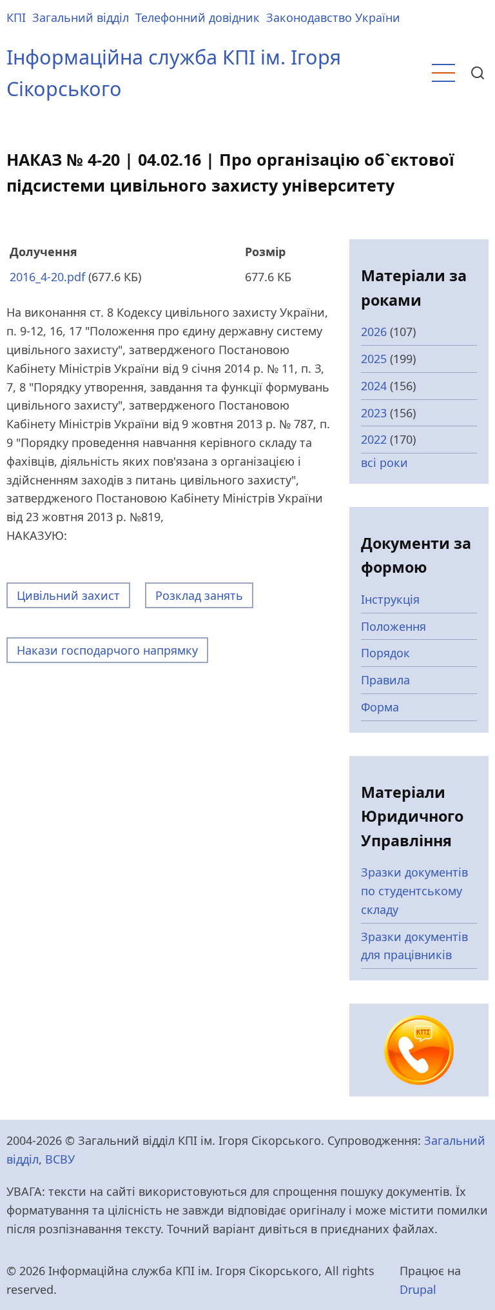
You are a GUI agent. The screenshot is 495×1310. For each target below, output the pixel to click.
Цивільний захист (68, 595)
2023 (374, 413)
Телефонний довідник (197, 17)
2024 (374, 385)
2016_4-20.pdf (47, 276)
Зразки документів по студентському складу (414, 890)
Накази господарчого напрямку (107, 650)
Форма (380, 707)
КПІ (16, 17)
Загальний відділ (80, 17)
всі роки (384, 462)
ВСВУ (60, 1159)
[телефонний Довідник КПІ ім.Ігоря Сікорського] (419, 1049)
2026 (374, 331)
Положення (393, 626)
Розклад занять (199, 595)
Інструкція (390, 599)
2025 (374, 358)
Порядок (385, 652)
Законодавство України (333, 17)
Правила (385, 680)
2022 (374, 439)
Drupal (418, 1289)
